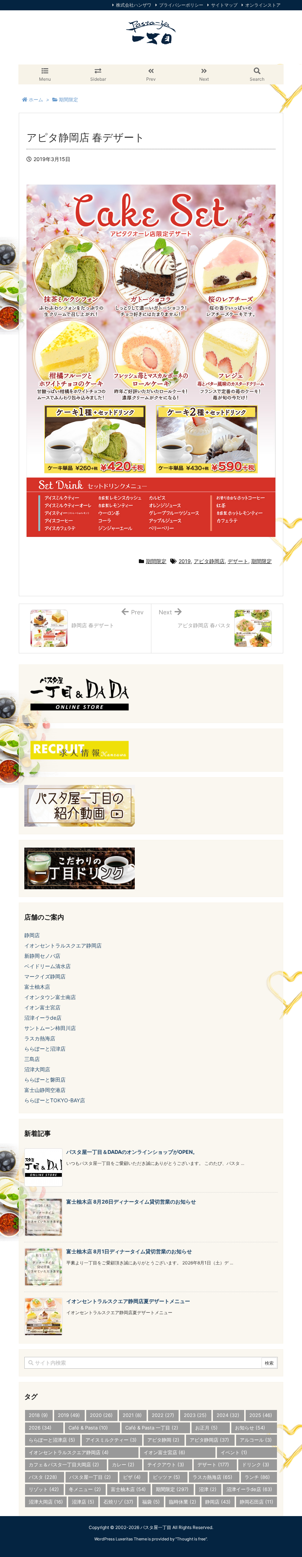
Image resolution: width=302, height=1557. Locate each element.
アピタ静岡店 (209, 561)
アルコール (256, 1440)
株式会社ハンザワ (133, 5)
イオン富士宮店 (42, 1007)
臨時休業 (182, 1502)
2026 (40, 1428)
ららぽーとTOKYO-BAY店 (54, 1100)
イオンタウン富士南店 (50, 997)
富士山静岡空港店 (45, 1090)
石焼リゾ (118, 1502)
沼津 (208, 1489)
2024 (228, 1415)
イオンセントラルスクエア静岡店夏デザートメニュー (128, 1301)
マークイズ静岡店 (45, 976)
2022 (163, 1415)
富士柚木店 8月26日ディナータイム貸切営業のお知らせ (131, 1201)
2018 (38, 1415)
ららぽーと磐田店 (45, 1079)
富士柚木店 (37, 987)
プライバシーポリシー (181, 5)
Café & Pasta (88, 1428)
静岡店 (32, 935)
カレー (123, 1464)
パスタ (43, 1477)
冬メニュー (85, 1489)
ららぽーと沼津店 (45, 1048)
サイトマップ (224, 5)
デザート (238, 561)
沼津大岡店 (37, 1069)
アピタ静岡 (163, 1440)
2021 (132, 1415)
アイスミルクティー (111, 1440)
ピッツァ (166, 1477)
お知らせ (250, 1428)
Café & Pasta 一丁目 (151, 1428)
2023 (195, 1415)
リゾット (44, 1489)
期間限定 (156, 561)
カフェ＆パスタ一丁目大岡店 (64, 1464)
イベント (234, 1452)
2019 (185, 561)
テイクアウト (165, 1464)
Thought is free (191, 1539)
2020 (101, 1415)
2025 (260, 1415)
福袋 (151, 1502)
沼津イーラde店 (43, 1018)
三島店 (32, 1059)
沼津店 (83, 1502)
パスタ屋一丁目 (90, 1477)
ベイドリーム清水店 (47, 966)
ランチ (257, 1477)
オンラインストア (263, 5)
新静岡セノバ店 (42, 956)
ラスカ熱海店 (39, 1038)
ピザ (132, 1477)
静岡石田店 (256, 1502)
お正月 (206, 1428)
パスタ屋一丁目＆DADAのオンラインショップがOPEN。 (132, 1152)
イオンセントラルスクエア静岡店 (63, 945)
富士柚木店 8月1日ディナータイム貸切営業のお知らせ (129, 1251)
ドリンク (255, 1464)
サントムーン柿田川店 (50, 1028)
